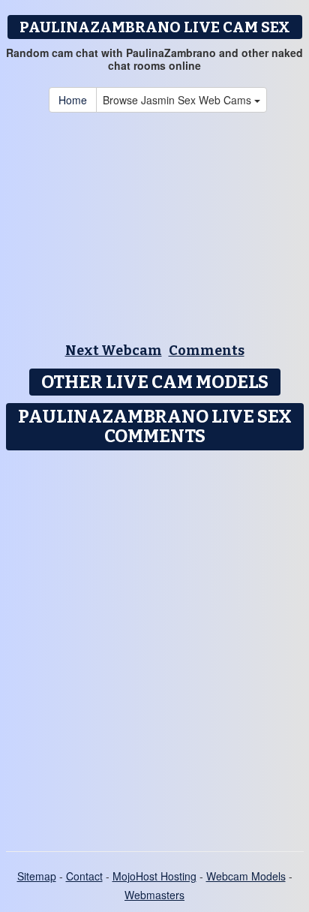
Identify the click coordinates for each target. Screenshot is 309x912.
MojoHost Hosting (154, 875)
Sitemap (36, 875)
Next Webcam (113, 350)
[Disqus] (154, 645)
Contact (84, 875)
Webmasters (154, 894)
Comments (206, 350)
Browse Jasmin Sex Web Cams (178, 99)
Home (72, 99)
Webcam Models (246, 875)
